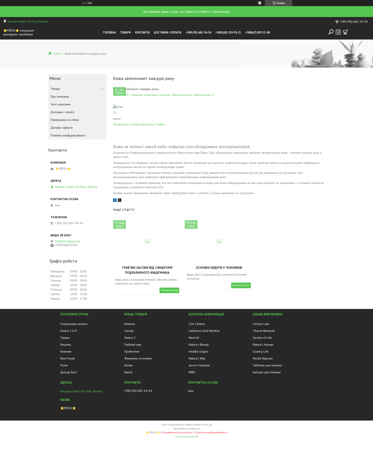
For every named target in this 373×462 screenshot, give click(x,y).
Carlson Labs (261, 324)
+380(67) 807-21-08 (257, 32)
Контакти (142, 32)
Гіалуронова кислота (73, 324)
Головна (109, 32)
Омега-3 (130, 338)
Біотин (128, 365)
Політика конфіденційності (68, 135)
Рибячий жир (132, 344)
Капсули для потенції (267, 372)
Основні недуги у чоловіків (219, 268)
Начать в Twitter (154, 124)
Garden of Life (262, 338)
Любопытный (202, 95)
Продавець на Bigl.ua (186, 428)
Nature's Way (197, 358)
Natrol (128, 372)
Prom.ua (207, 424)
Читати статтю (169, 290)
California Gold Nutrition (204, 331)
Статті (58, 53)
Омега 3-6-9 (68, 331)
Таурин (65, 338)
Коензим (65, 351)
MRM (192, 372)
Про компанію (60, 96)
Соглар (129, 331)
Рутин (64, 365)
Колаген (129, 324)
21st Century (197, 324)
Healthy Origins (198, 351)
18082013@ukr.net (67, 241)
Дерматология (181, 95)
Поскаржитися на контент (177, 432)
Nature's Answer (263, 344)
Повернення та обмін (65, 120)
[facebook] (115, 201)
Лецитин (65, 344)
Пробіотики (131, 351)
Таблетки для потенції (267, 365)
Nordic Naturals (263, 358)
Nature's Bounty (199, 344)
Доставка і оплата (167, 32)
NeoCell (194, 338)
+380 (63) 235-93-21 (228, 32)
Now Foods (67, 358)
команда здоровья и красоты (150, 95)
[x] (119, 201)
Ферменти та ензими (138, 358)
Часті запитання (61, 104)
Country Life (260, 351)
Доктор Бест (68, 372)
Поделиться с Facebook (128, 124)
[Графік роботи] (338, 32)
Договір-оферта (62, 128)
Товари (125, 32)
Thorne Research (264, 331)
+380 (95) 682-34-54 (198, 32)
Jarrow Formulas (199, 365)
